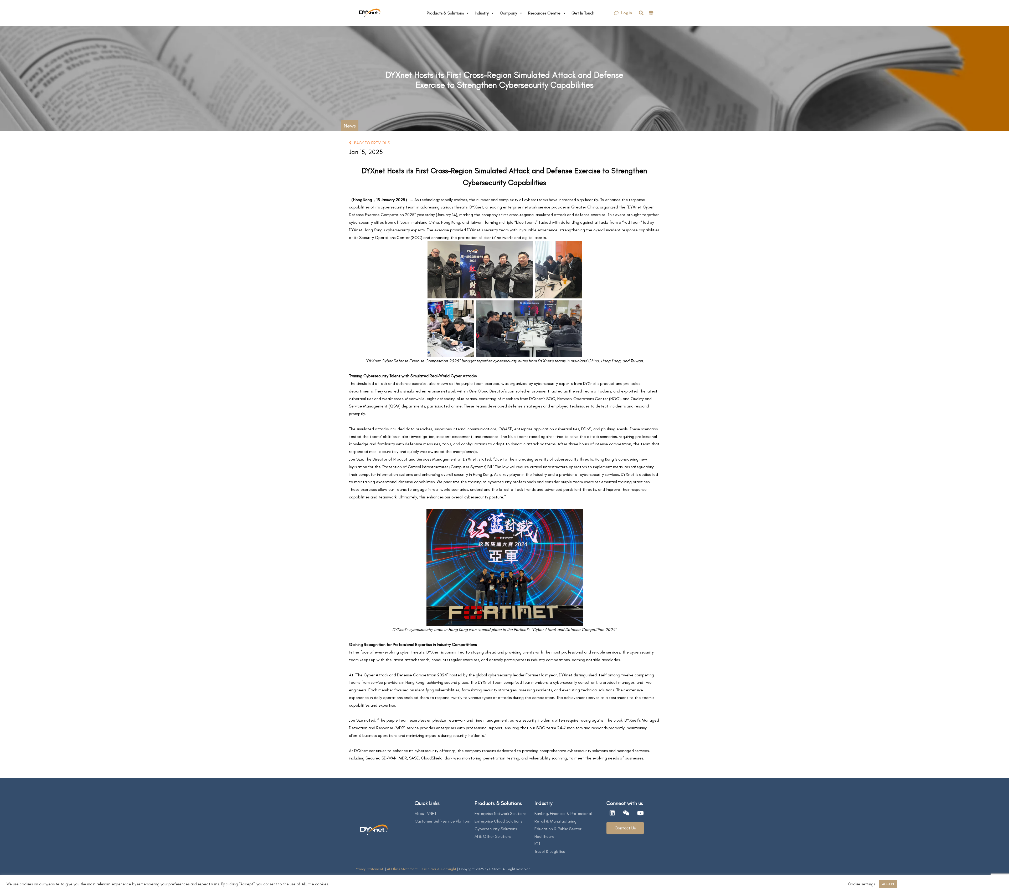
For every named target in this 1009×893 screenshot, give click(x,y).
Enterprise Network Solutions (500, 813)
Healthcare (544, 836)
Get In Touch (583, 13)
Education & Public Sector (557, 828)
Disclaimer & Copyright (438, 869)
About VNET (425, 813)
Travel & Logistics (549, 851)
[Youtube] (640, 813)
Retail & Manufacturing (555, 821)
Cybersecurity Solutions (496, 828)
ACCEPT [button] (888, 884)
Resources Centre (544, 13)
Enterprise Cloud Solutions (498, 821)
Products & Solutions (445, 13)
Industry (482, 13)
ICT (537, 843)
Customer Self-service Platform (443, 821)
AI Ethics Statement (403, 869)
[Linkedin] (612, 813)
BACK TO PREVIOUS (372, 142)
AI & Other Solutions (493, 836)
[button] (623, 13)
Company (508, 13)
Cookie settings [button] (861, 884)
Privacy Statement (369, 869)
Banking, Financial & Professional (563, 813)
